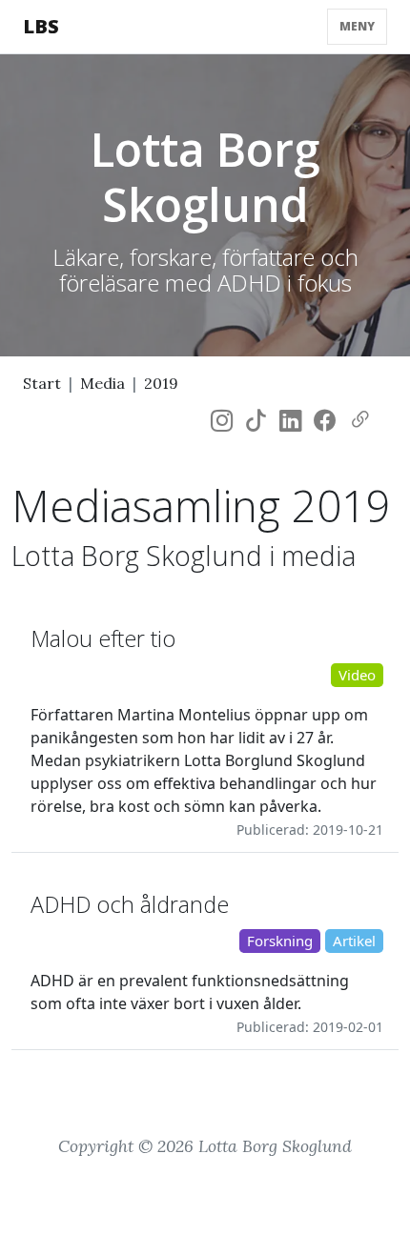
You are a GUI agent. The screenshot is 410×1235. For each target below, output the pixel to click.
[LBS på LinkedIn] (290, 420)
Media (102, 383)
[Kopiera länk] (360, 420)
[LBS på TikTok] (256, 420)
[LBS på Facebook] (324, 420)
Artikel (354, 940)
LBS (41, 26)
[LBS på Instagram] (221, 420)
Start (42, 383)
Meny (357, 26)
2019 (161, 383)
